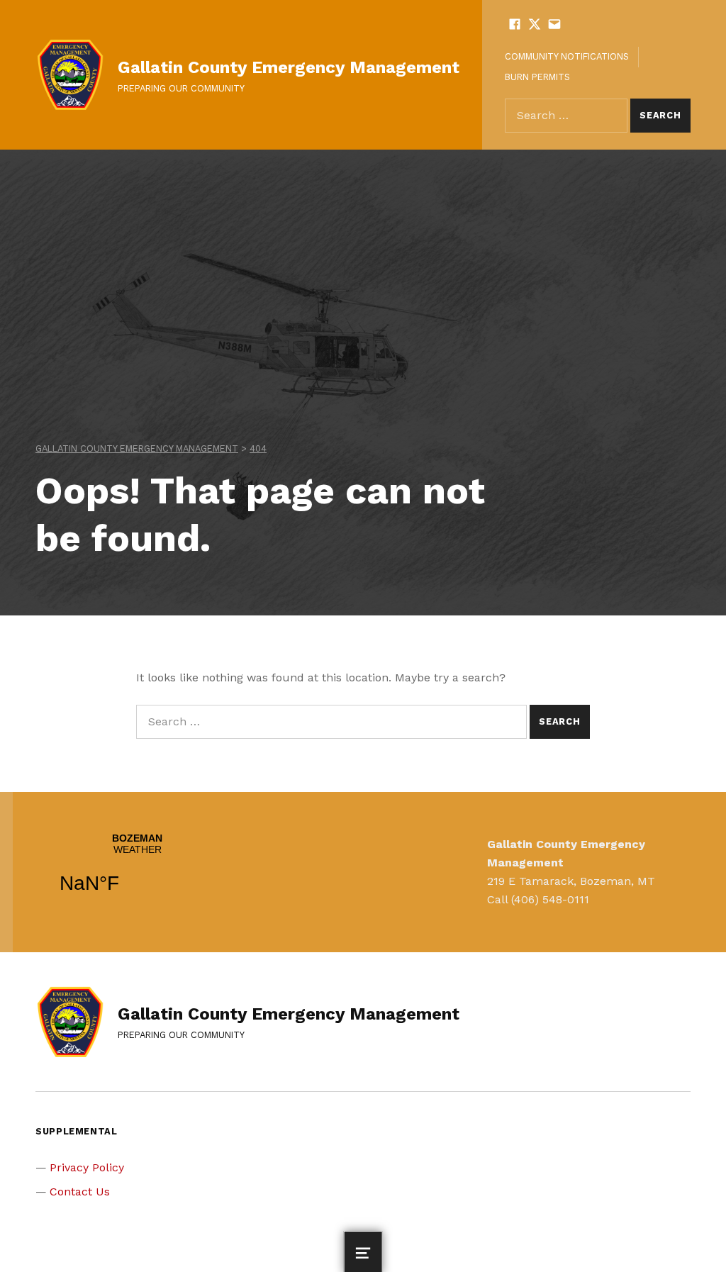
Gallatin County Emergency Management (288, 67)
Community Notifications (567, 56)
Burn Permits (537, 77)
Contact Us (80, 1191)
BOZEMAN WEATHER (137, 872)
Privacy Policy (87, 1167)
